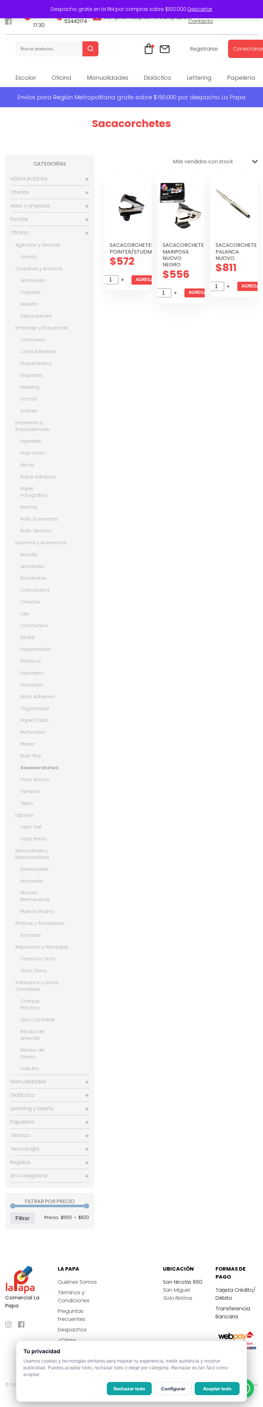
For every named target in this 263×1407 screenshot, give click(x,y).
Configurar (173, 1388)
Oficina (62, 78)
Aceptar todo (217, 1388)
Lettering (199, 78)
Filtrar (22, 1218)
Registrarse (204, 49)
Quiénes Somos (77, 1282)
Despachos (72, 1329)
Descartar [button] (200, 9)
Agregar (146, 279)
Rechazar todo (129, 1388)
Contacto (200, 21)
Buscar (90, 48)
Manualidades (107, 78)
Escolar (25, 78)
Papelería (241, 78)
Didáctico (157, 78)
